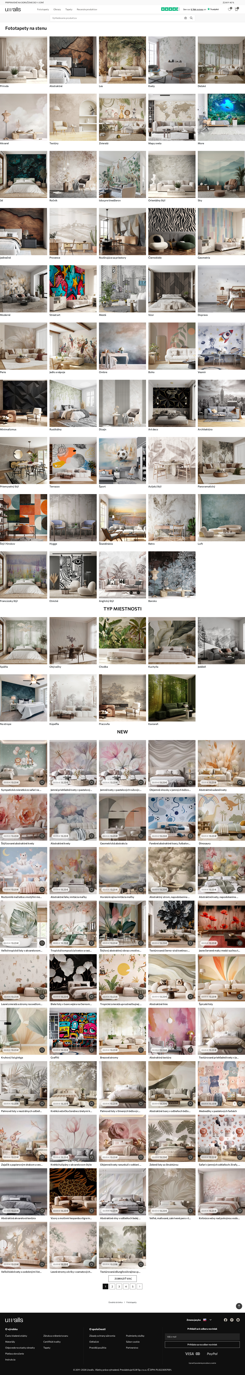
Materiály (10, 1341)
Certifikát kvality (52, 1341)
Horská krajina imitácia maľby (117, 896)
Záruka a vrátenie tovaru (55, 1335)
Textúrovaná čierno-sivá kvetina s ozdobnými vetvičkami (170, 950)
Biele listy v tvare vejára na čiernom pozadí (71, 1004)
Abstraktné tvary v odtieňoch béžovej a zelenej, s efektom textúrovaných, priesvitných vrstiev (170, 1111)
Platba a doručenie (14, 1353)
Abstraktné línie (158, 1004)
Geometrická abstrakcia (113, 843)
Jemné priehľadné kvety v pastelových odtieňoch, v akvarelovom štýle (71, 789)
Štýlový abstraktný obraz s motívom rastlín (120, 950)
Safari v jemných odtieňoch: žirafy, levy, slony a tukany (219, 1164)
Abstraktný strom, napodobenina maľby (170, 896)
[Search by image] (185, 18)
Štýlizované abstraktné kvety (17, 843)
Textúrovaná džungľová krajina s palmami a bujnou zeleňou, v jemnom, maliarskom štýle (120, 1271)
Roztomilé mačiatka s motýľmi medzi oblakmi (22, 896)
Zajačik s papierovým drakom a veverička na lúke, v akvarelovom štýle (22, 1164)
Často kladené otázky (16, 1335)
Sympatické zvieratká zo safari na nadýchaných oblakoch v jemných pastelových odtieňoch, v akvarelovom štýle (22, 789)
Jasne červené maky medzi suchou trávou (219, 950)
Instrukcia (10, 1359)
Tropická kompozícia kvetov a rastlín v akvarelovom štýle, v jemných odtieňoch (71, 950)
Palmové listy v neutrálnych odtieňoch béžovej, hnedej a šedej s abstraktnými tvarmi (22, 1111)
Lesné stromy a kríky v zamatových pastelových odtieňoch (71, 1271)
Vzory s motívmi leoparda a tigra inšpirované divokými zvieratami (71, 1218)
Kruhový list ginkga (12, 1057)
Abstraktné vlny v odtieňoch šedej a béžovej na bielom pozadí (120, 1218)
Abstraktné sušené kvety (213, 789)
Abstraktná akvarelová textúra (18, 1218)
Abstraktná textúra (160, 1057)
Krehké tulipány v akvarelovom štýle (71, 1164)
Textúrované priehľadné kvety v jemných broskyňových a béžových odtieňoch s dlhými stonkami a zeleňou (219, 1057)
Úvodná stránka (115, 1302)
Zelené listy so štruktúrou (163, 1164)
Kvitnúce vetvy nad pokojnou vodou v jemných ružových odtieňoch (219, 1218)
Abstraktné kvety (60, 843)
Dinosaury (205, 843)
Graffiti (55, 1057)
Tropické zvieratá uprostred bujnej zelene (120, 1004)
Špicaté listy (206, 1004)
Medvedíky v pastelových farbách (218, 1111)
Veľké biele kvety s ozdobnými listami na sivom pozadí (22, 1271)
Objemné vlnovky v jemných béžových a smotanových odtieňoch (170, 789)
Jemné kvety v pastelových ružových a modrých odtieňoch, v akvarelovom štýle (120, 789)
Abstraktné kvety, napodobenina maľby (219, 896)
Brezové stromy (109, 1057)
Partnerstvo (132, 1347)
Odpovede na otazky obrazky (20, 1347)
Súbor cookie (133, 1341)
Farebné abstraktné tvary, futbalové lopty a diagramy (170, 843)
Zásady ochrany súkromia (102, 1335)
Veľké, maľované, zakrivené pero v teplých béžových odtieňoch (170, 1218)
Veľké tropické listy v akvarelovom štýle (22, 950)
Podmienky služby (135, 1335)
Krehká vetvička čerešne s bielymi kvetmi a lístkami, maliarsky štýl (71, 1111)
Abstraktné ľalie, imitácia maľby (69, 896)
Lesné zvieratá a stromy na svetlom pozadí (22, 1004)
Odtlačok (94, 1341)
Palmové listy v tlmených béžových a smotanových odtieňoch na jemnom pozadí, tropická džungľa (120, 1111)
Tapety (46, 1347)
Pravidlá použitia (97, 1347)
